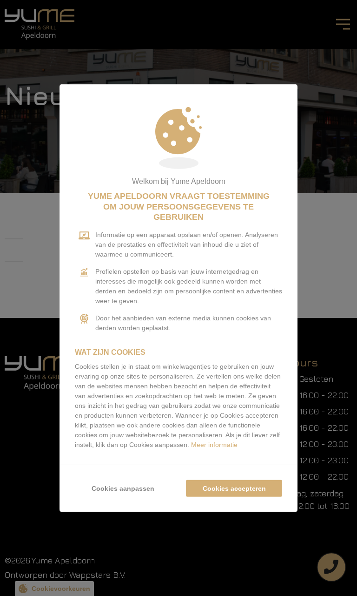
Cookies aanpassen (123, 488)
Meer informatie (214, 444)
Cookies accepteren (234, 488)
